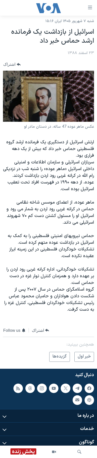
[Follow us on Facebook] (89, 388)
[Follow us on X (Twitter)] (65, 388)
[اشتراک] (77, 400)
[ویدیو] (54, 452)
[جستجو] (79, 452)
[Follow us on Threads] (30, 388)
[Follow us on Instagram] (42, 388)
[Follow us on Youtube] (53, 388)
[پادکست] (89, 400)
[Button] (12, 64)
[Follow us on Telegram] (77, 388)
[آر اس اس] (18, 388)
